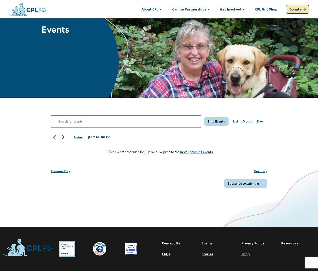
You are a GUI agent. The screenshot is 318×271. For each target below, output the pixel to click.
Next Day (260, 171)
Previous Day (60, 171)
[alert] (159, 152)
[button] (151, 9)
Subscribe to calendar (243, 183)
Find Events (216, 121)
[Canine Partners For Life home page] (27, 9)
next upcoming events (196, 152)
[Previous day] (54, 137)
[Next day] (63, 137)
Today (78, 137)
